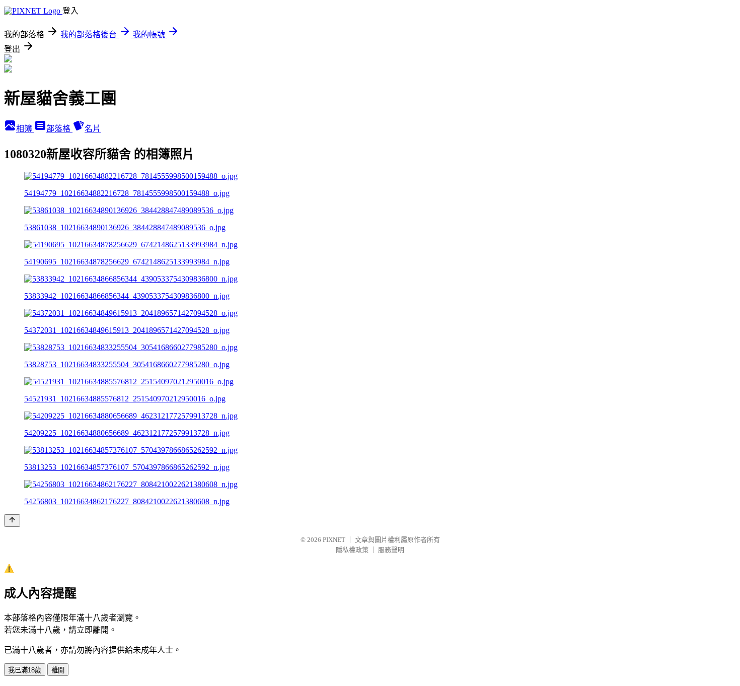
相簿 (25, 128)
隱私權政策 (352, 550)
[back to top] (12, 520)
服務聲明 (391, 550)
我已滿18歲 (24, 670)
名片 (93, 128)
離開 (57, 670)
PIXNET (334, 539)
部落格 (59, 128)
